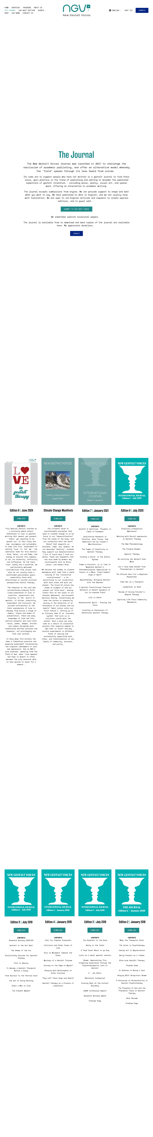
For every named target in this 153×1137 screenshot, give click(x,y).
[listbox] (115, 10)
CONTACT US (28, 13)
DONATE (142, 10)
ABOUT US (38, 7)
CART (129, 10)
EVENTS (41, 10)
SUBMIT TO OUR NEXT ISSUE (76, 209)
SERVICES (16, 7)
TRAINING (27, 7)
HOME (7, 7)
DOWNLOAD (21, 518)
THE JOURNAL (10, 10)
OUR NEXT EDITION (27, 10)
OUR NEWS (16, 13)
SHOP (7, 13)
